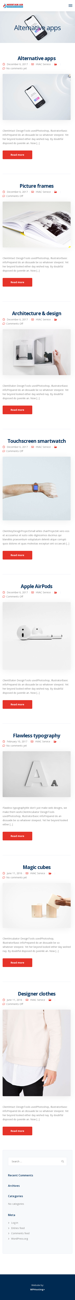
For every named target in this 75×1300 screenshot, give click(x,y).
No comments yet (16, 68)
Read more (17, 154)
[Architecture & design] (37, 353)
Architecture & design (36, 313)
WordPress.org (19, 1238)
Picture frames (37, 186)
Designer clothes (37, 993)
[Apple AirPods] (37, 637)
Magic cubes (37, 867)
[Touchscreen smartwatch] (37, 490)
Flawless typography (36, 735)
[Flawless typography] (37, 775)
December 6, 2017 (17, 64)
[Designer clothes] (37, 1054)
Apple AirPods (36, 586)
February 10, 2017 (17, 741)
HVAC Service (43, 64)
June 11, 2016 (14, 873)
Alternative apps (37, 58)
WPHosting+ (37, 1289)
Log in (14, 1222)
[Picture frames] (37, 226)
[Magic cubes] (37, 906)
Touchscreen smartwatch (37, 441)
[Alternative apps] (37, 98)
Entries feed (18, 1228)
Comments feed (20, 1233)
